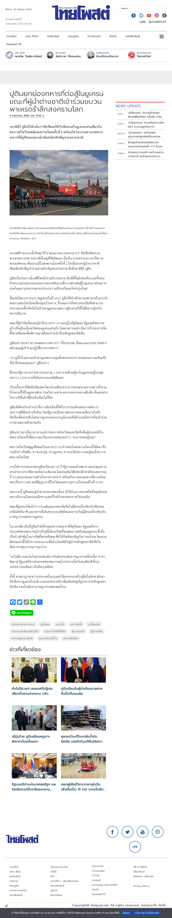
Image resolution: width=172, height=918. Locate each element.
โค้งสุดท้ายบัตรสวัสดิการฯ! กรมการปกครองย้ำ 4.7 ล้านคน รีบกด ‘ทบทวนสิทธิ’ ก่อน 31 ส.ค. (146, 144)
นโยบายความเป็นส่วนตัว (147, 912)
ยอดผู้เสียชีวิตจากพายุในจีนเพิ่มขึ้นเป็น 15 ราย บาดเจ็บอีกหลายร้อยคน (82, 789)
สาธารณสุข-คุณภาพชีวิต (104, 885)
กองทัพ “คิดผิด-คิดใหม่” (29, 56)
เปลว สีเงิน (31, 36)
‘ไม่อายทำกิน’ (144, 56)
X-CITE (96, 875)
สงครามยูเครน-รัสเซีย (22, 638)
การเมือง (11, 36)
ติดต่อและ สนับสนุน (144, 876)
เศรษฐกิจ (73, 36)
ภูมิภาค (54, 890)
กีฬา (52, 876)
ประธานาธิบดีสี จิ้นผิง (55, 631)
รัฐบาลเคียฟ (97, 631)
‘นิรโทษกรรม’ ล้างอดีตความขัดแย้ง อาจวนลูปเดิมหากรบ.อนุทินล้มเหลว (146, 125)
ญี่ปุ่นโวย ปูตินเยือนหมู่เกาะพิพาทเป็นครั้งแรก (31, 739)
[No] (167, 913)
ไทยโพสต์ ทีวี (14, 44)
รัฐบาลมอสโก (78, 631)
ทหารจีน (60, 624)
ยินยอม (126, 912)
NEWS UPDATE (128, 106)
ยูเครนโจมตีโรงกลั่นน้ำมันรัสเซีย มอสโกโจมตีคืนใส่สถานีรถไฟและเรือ (82, 741)
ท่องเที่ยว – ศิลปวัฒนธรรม (64, 881)
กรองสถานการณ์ (59, 867)
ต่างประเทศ (93, 36)
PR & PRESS (140, 867)
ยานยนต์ (96, 880)
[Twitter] (141, 15)
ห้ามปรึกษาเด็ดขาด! (107, 56)
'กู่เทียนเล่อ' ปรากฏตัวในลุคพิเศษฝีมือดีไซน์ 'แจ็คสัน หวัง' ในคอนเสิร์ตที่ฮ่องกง (145, 115)
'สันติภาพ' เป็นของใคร (68, 56)
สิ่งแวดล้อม (56, 895)
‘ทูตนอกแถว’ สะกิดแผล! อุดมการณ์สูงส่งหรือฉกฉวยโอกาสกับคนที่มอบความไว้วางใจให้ (144, 135)
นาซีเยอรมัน (94, 624)
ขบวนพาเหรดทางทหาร (23, 624)
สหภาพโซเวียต (70, 638)
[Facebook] (133, 15)
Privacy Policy (142, 886)
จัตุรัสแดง (45, 624)
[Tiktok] (164, 15)
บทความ (14, 881)
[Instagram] (157, 15)
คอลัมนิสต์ (53, 36)
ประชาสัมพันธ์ (57, 886)
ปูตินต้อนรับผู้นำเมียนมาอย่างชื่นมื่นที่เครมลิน (82, 691)
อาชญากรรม (98, 871)
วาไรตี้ (53, 871)
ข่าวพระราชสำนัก (18, 890)
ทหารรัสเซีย (76, 624)
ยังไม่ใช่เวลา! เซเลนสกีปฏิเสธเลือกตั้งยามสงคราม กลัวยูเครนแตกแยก (32, 693)
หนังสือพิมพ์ (133, 36)
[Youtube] (149, 15)
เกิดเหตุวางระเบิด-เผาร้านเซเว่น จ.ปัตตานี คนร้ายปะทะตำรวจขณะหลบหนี (146, 154)
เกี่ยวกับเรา (139, 871)
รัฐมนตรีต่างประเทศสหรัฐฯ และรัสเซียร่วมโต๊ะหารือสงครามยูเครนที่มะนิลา (34, 789)
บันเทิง (113, 36)
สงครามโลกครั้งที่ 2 (48, 638)
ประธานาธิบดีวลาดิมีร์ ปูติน (25, 631)
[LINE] (135, 846)
